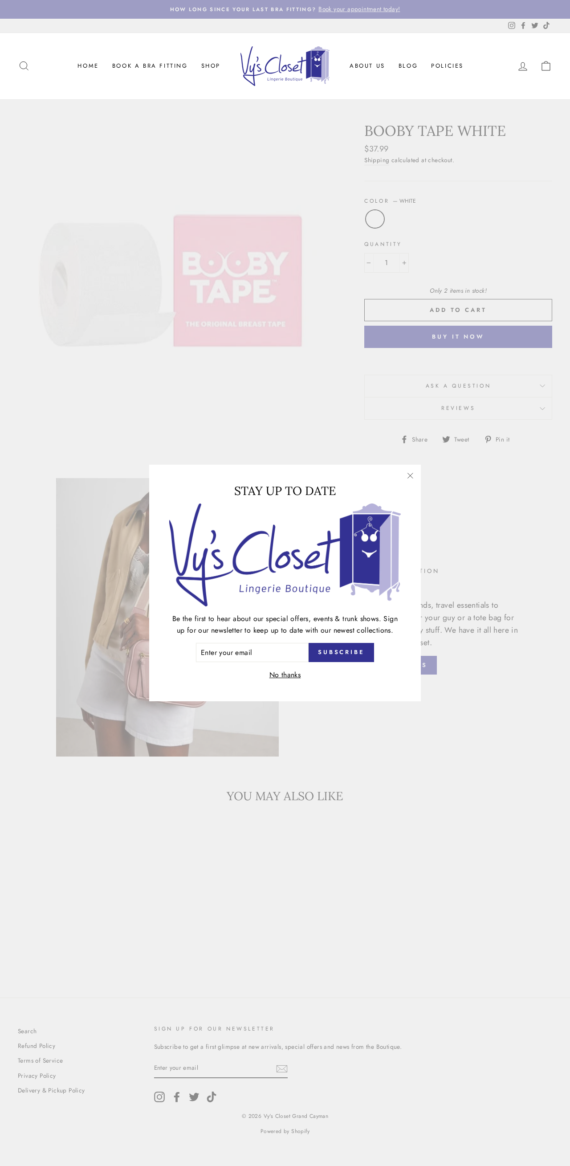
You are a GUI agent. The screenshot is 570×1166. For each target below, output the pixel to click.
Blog (408, 65)
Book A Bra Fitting (150, 65)
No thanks (285, 675)
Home (87, 65)
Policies (447, 65)
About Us (367, 65)
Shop (210, 65)
